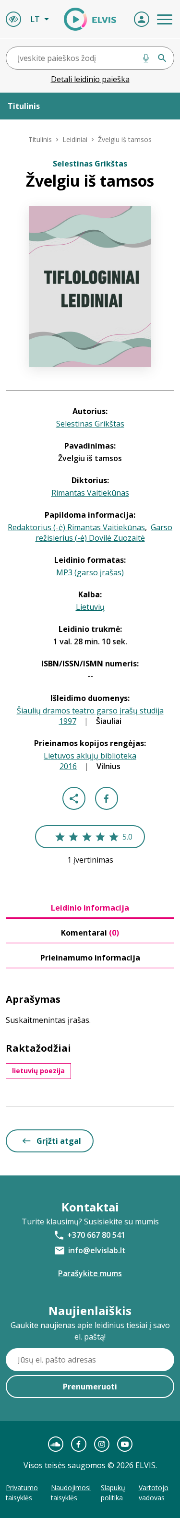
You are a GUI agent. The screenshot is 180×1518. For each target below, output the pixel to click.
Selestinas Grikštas (90, 423)
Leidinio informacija (90, 907)
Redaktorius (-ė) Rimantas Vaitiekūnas (76, 527)
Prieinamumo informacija (90, 957)
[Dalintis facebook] (106, 798)
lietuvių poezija (38, 1070)
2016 (68, 766)
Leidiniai (74, 139)
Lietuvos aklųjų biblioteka (90, 755)
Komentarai (90, 932)
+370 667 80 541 (96, 1235)
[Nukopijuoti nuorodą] (73, 798)
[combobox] (90, 58)
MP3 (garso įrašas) (90, 572)
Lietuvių (90, 607)
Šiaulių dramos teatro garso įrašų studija (90, 710)
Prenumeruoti (90, 1386)
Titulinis (40, 139)
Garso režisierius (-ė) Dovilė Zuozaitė (104, 532)
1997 (67, 721)
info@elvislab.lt (97, 1250)
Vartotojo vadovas (153, 1492)
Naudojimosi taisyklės (71, 1492)
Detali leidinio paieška (90, 79)
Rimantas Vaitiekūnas (90, 492)
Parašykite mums (90, 1273)
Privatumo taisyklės (22, 1492)
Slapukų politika (113, 1492)
